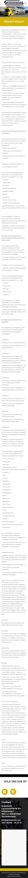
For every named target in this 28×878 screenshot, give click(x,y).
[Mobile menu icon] (25, 3)
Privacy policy (17, 874)
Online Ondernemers (16, 876)
